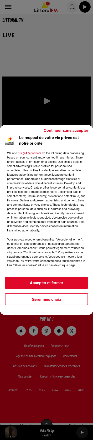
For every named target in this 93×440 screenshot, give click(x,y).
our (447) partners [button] (29, 153)
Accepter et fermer (46, 282)
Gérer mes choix (46, 299)
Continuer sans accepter (66, 130)
